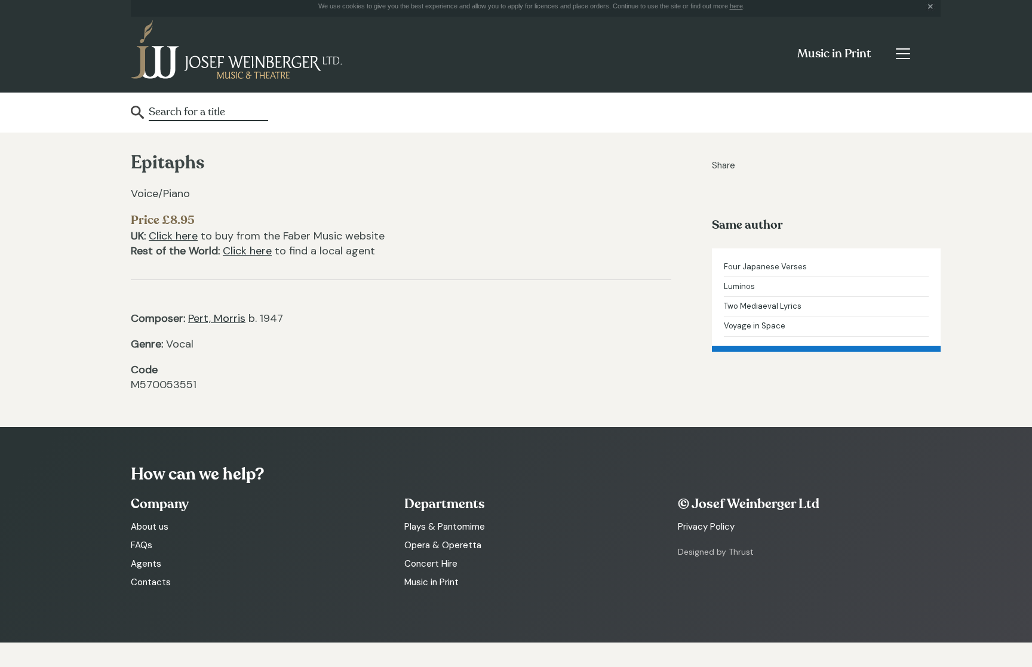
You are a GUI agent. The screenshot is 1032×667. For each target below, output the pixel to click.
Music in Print (834, 54)
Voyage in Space (754, 326)
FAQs (141, 545)
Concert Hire (430, 564)
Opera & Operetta (442, 545)
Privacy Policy (706, 527)
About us (149, 527)
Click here (173, 236)
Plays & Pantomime (444, 527)
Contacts (151, 582)
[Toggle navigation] (903, 54)
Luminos (739, 286)
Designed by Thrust (716, 551)
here (736, 6)
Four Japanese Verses (765, 267)
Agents (146, 564)
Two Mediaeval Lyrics (762, 306)
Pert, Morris (216, 318)
